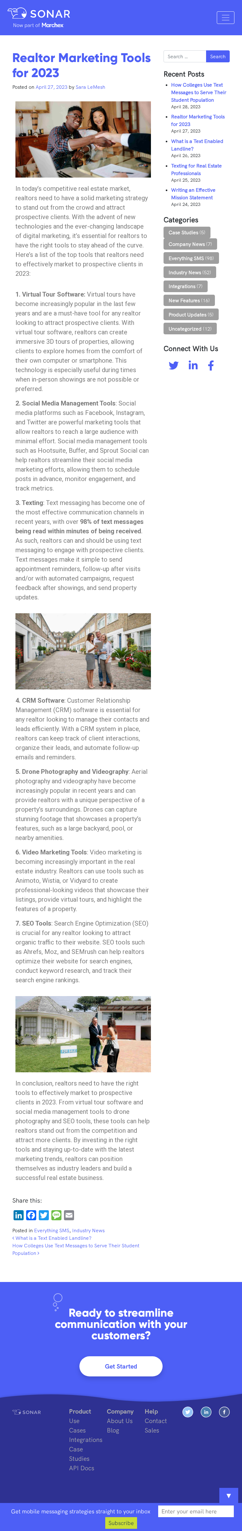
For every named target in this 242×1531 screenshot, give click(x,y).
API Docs (81, 1468)
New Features (184, 300)
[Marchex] (39, 25)
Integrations (182, 286)
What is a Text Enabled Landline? (52, 1238)
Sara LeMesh (89, 87)
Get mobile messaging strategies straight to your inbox (80, 1511)
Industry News (88, 1230)
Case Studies (183, 232)
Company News (187, 244)
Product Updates (187, 314)
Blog (113, 1430)
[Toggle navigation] (225, 17)
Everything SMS (51, 1230)
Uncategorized (185, 329)
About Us (120, 1421)
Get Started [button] (121, 1366)
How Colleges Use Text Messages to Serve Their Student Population (198, 92)
